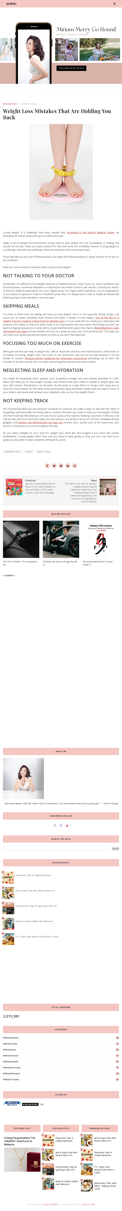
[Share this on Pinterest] (61, 465)
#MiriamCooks (10, 1043)
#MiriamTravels (11, 1079)
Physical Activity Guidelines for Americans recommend (56, 358)
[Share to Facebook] (47, 465)
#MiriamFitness (10, 104)
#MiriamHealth (10, 1061)
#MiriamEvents (10, 1055)
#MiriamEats (9, 1049)
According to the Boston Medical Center (90, 232)
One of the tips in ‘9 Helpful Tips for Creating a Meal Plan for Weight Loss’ (61, 319)
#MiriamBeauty (11, 1037)
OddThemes (51, 1204)
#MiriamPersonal (11, 1067)
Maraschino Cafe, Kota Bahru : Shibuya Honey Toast (105, 1186)
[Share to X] (54, 465)
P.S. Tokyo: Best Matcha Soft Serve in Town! (37, 936)
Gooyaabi (88, 1204)
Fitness (29, 452)
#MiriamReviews (11, 1073)
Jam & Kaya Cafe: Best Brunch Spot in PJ (35, 890)
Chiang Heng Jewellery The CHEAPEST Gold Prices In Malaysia (19, 1141)
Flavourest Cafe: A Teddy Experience (33, 875)
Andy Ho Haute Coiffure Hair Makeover (34, 921)
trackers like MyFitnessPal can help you (40, 422)
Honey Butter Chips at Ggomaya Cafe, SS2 (36, 905)
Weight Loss (43, 452)
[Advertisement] (61, 674)
